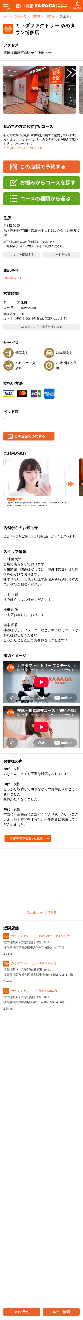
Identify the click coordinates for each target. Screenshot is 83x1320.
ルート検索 (61, 1312)
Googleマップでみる (41, 912)
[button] (39, 90)
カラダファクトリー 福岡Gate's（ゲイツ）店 (40, 936)
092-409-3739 (13, 278)
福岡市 (49, 16)
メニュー (6, 8)
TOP (6, 16)
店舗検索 (20, 16)
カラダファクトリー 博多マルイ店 (34, 963)
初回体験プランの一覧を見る (22, 148)
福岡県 (35, 16)
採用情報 (77, 8)
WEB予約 (21, 1312)
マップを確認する (22, 254)
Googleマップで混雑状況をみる (41, 326)
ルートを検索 (61, 254)
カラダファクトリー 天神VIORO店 (34, 990)
